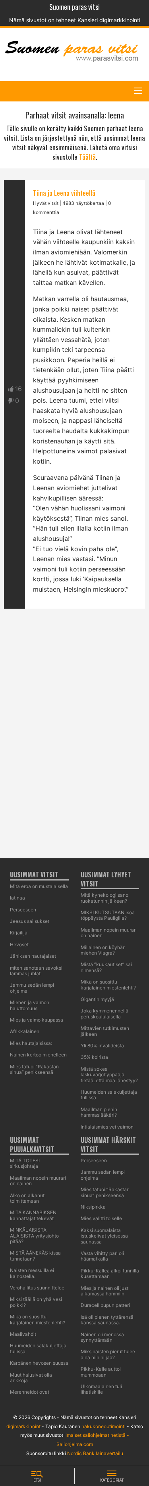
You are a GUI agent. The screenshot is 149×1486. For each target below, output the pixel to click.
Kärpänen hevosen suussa (39, 1363)
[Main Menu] (138, 91)
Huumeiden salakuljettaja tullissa (38, 1348)
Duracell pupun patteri (105, 1305)
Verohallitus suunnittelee (37, 1288)
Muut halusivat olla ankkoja (31, 1377)
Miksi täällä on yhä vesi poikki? (36, 1302)
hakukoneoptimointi (103, 1426)
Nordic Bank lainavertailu (95, 1453)
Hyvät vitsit (45, 203)
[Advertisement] (74, 944)
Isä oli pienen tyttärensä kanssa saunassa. (107, 1320)
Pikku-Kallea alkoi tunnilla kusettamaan (110, 1273)
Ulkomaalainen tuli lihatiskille (101, 1389)
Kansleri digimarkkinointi (108, 20)
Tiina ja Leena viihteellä (64, 193)
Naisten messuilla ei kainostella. (32, 1273)
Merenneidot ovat (29, 1392)
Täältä (87, 157)
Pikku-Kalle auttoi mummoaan (101, 1371)
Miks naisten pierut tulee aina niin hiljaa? (108, 1354)
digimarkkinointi (24, 1426)
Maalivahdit (23, 1334)
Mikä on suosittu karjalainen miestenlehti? (37, 1319)
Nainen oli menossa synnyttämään (102, 1337)
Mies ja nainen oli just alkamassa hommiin (104, 1291)
